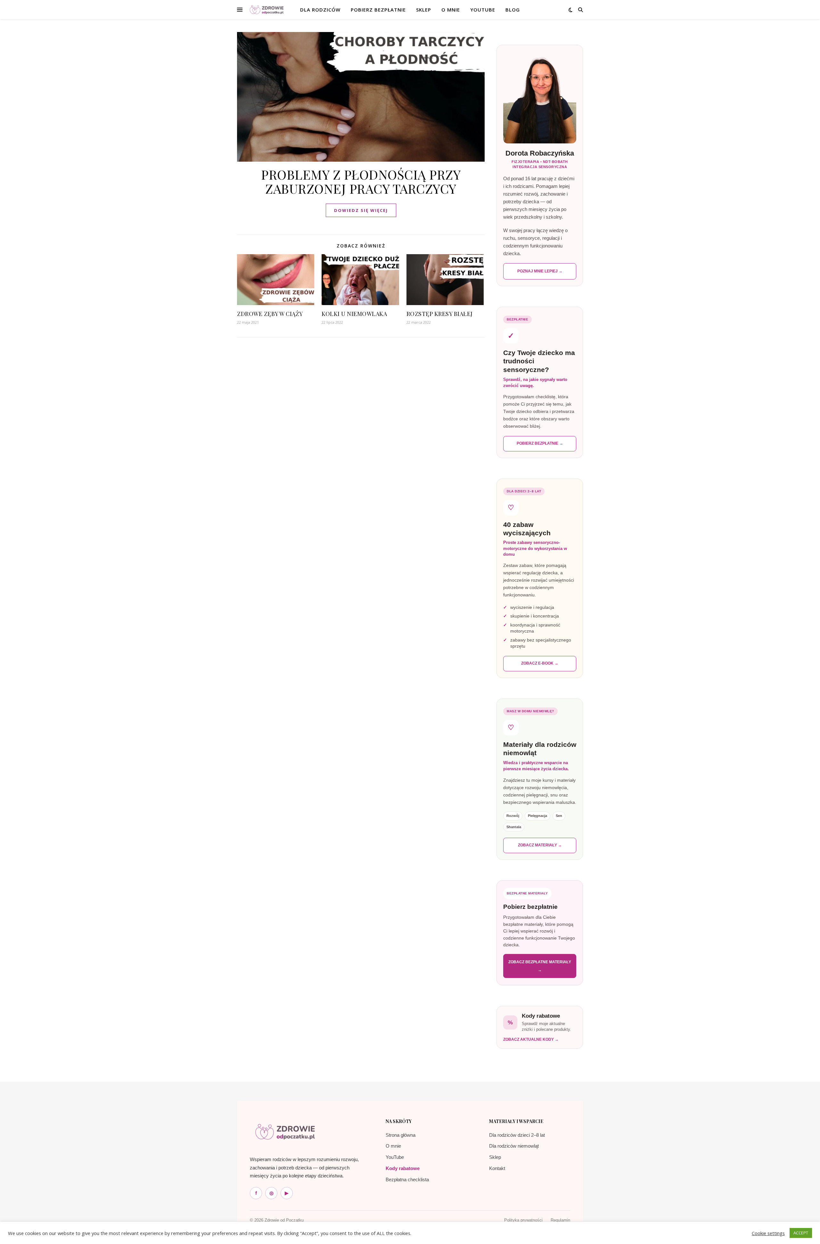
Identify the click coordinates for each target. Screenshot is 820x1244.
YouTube (482, 9)
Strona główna (400, 1135)
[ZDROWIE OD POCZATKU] (267, 9)
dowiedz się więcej (361, 210)
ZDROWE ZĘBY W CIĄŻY (270, 314)
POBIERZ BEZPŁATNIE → (540, 443)
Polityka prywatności (523, 1220)
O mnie (393, 1146)
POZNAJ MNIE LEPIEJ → (539, 271)
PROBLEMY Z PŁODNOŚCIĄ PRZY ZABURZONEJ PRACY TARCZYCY (361, 181)
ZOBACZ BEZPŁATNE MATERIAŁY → (539, 966)
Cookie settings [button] (768, 1233)
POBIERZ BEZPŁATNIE (378, 9)
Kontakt (497, 1168)
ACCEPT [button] (800, 1233)
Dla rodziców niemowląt (514, 1146)
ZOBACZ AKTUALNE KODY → (531, 1039)
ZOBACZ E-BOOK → (539, 663)
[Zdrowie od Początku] (285, 1132)
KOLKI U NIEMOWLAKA (354, 314)
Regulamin (560, 1220)
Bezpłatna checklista (407, 1179)
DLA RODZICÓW (320, 9)
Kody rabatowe (403, 1168)
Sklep (495, 1157)
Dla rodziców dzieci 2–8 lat (517, 1135)
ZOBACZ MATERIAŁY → (540, 845)
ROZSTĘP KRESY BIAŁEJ (439, 314)
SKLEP (423, 9)
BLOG (512, 9)
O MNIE (450, 9)
